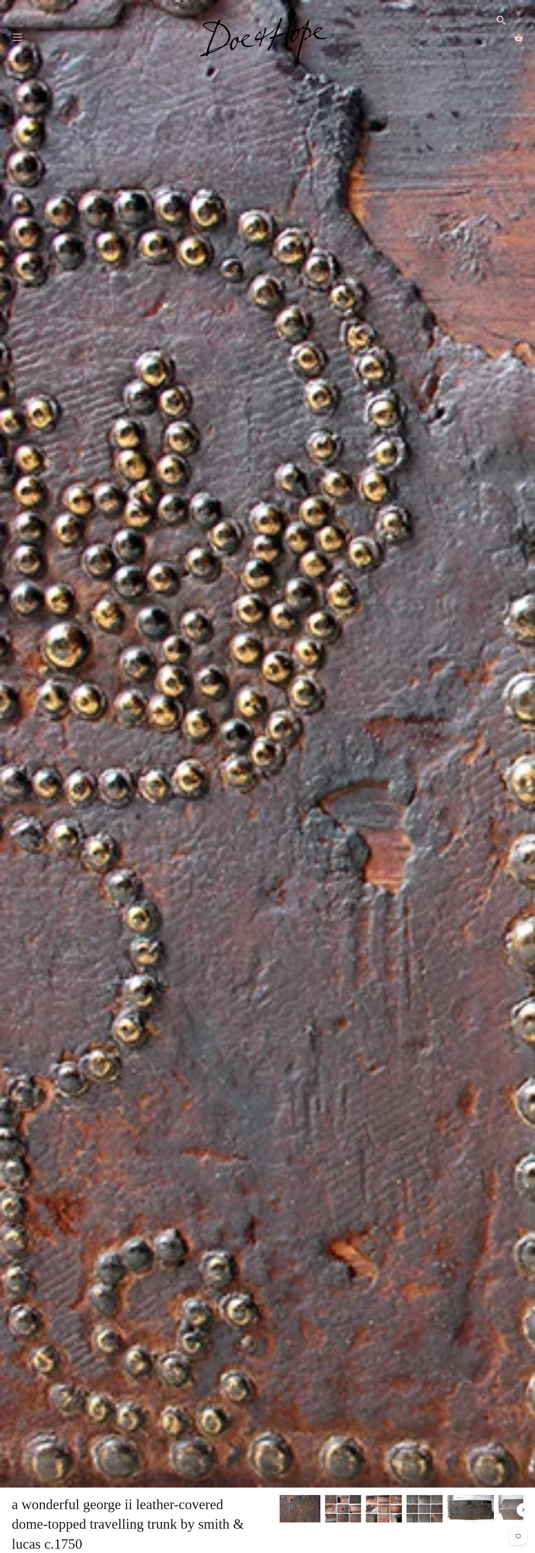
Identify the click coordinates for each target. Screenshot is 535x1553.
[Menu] (17, 39)
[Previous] (279, 1510)
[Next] (523, 1510)
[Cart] (518, 37)
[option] (300, 1510)
